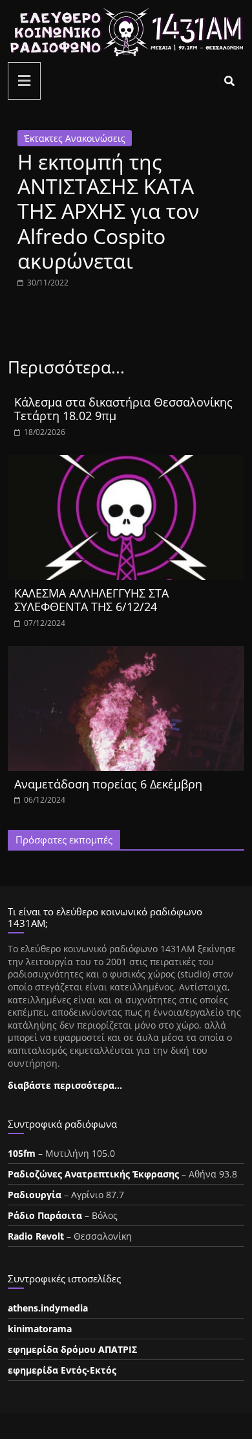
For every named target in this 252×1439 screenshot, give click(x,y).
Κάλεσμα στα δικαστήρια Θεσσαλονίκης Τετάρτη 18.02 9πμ (123, 409)
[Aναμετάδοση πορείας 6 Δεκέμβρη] (126, 653)
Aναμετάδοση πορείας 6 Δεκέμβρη (108, 784)
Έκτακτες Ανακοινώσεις (74, 138)
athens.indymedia (48, 1308)
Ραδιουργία (34, 1194)
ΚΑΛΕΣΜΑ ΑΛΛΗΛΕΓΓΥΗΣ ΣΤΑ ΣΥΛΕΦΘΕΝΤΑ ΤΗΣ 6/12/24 (91, 600)
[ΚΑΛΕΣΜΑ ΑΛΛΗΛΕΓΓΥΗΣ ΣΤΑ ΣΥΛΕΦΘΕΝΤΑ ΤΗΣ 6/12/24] (126, 462)
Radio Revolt (36, 1236)
